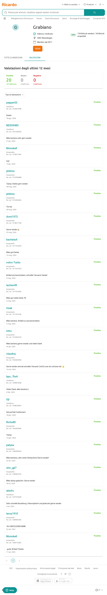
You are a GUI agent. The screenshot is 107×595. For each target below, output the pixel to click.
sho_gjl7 (11, 467)
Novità (87, 568)
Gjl (7, 399)
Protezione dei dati (66, 568)
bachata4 (11, 239)
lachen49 (11, 285)
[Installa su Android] (63, 581)
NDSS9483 (12, 125)
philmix (10, 171)
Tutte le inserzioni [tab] (13, 58)
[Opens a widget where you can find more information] (10, 590)
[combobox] (43, 12)
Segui (37, 49)
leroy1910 (12, 513)
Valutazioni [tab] (34, 58)
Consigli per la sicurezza (47, 574)
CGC (11, 568)
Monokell (11, 148)
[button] (71, 4)
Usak (9, 308)
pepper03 (11, 102)
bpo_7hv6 (12, 376)
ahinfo (10, 490)
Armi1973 (12, 216)
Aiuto (79, 568)
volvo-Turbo (13, 262)
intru (9, 330)
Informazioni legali (47, 568)
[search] (94, 12)
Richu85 (11, 422)
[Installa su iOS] (43, 581)
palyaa (10, 445)
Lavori (95, 568)
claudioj (11, 353)
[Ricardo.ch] (9, 4)
